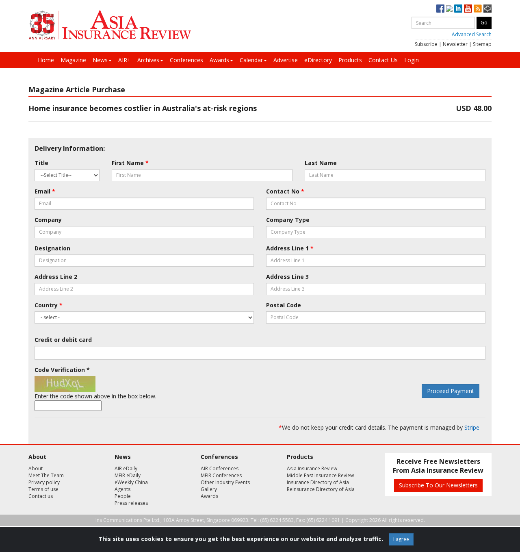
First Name (130, 163)
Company (48, 220)
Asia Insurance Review (312, 468)
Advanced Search (472, 34)
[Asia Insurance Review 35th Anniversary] (109, 25)
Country (49, 305)
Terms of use (43, 489)
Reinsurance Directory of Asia (321, 489)
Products (350, 60)
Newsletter (455, 44)
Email (45, 191)
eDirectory (318, 60)
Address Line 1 (290, 248)
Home (46, 60)
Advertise (285, 60)
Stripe (471, 427)
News (100, 60)
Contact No (285, 191)
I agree (401, 539)
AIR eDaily (126, 468)
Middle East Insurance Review (320, 475)
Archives (148, 60)
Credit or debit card (63, 339)
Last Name (321, 163)
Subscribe (426, 44)
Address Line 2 (56, 276)
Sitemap (482, 44)
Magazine (73, 60)
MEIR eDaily (128, 475)
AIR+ (124, 60)
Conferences (186, 60)
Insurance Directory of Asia (318, 482)
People (123, 496)
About (35, 468)
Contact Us (383, 60)
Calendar (251, 60)
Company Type (288, 220)
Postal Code (283, 305)
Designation (52, 248)
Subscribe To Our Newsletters (438, 485)
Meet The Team (46, 475)
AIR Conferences (219, 468)
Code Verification (62, 370)
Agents (122, 489)
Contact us (40, 496)
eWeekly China (131, 482)
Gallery (209, 489)
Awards (219, 60)
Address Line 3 (287, 276)
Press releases (131, 503)
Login (411, 60)
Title (41, 163)
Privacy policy (44, 482)
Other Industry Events (225, 482)
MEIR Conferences (221, 475)
